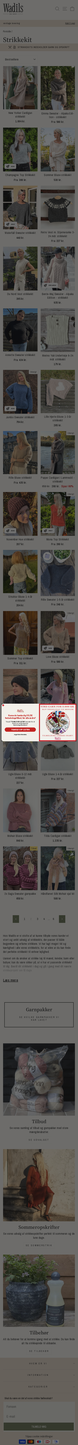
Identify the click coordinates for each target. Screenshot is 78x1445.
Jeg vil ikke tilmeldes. (20, 735)
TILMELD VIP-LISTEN (20, 729)
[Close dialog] (3, 705)
